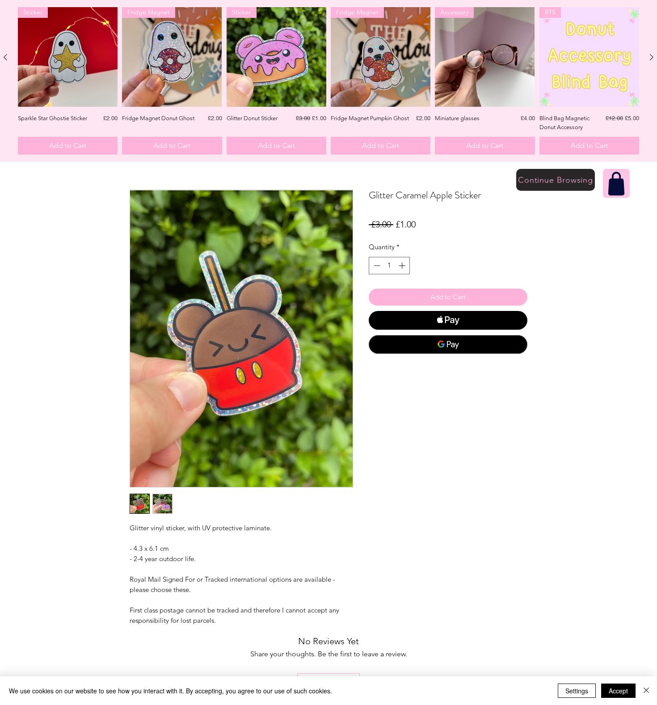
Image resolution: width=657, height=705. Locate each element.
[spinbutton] (389, 265)
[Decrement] (376, 265)
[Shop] (616, 183)
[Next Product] (651, 57)
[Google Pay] (448, 344)
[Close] (646, 691)
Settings (576, 690)
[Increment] (403, 265)
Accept (618, 690)
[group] (328, 81)
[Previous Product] (5, 57)
